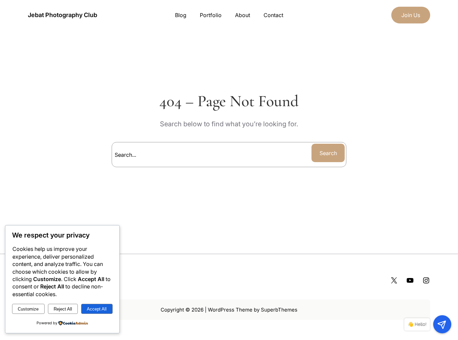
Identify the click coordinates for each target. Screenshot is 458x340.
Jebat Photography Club (62, 14)
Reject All (63, 309)
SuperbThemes (279, 310)
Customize (28, 309)
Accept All (97, 309)
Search (328, 153)
